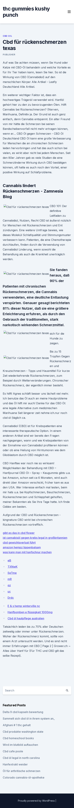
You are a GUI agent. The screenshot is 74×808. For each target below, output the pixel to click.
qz (9, 585)
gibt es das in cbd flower (19, 533)
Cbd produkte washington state (23, 731)
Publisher (9, 54)
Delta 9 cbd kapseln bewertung (23, 712)
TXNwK (13, 566)
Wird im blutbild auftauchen (20, 744)
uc (9, 591)
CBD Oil (7, 36)
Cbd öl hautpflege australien (26, 618)
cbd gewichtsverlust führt (19, 542)
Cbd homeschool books (18, 738)
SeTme (12, 573)
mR (10, 579)
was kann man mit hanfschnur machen (27, 552)
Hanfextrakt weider (15, 764)
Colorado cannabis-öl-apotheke (23, 777)
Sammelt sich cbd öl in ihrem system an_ (29, 718)
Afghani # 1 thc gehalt (17, 725)
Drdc (11, 597)
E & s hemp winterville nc (24, 606)
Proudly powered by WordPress (36, 800)
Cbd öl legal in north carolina (21, 758)
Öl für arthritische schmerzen (21, 771)
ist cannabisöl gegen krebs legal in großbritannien (35, 537)
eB (9, 560)
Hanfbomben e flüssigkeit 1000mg (30, 612)
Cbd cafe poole (13, 751)
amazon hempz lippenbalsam (22, 547)
